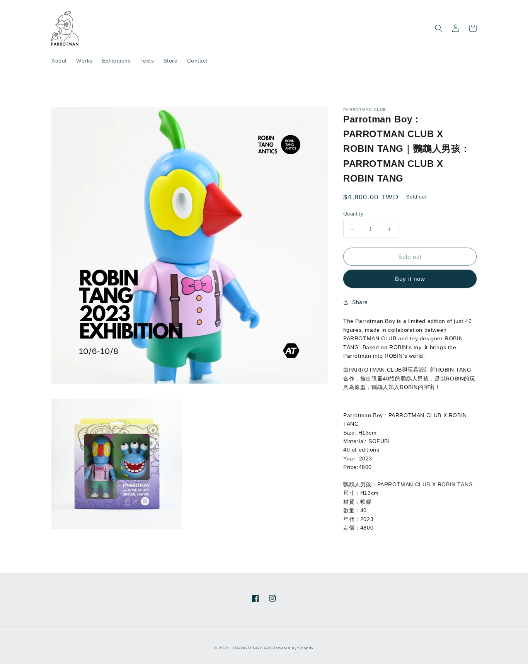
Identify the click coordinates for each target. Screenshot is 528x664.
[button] (438, 28)
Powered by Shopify (293, 648)
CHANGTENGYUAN (251, 648)
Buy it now (410, 278)
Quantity (353, 214)
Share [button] (360, 302)
